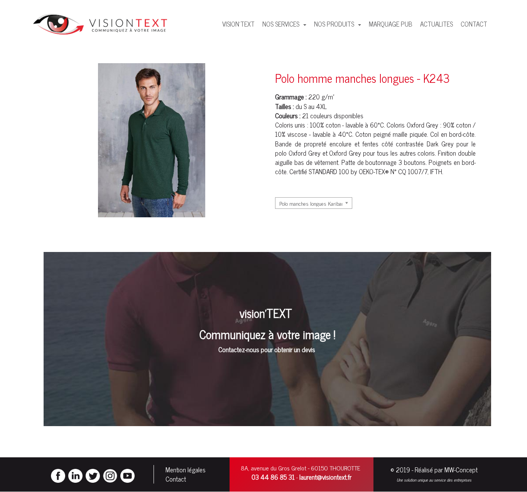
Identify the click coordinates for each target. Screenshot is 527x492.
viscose (297, 134)
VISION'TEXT (238, 23)
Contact (176, 479)
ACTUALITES (436, 23)
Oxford (415, 124)
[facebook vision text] (58, 474)
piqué (417, 134)
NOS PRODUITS (335, 23)
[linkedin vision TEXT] (75, 474)
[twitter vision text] (93, 474)
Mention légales (186, 469)
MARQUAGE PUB (390, 23)
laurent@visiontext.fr (325, 477)
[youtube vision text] (127, 474)
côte (469, 134)
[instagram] (110, 474)
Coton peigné (373, 134)
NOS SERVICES (281, 23)
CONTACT (474, 23)
